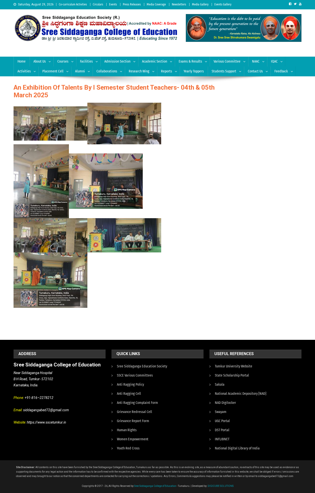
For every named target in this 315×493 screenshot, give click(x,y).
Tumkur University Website (233, 366)
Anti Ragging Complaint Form (137, 403)
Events (113, 4)
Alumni (80, 71)
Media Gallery (200, 4)
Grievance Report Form (133, 421)
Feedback (281, 71)
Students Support (224, 71)
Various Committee (227, 61)
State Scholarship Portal (232, 375)
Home (21, 61)
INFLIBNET (222, 439)
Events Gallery (222, 4)
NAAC (255, 61)
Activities (24, 71)
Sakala (219, 384)
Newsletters (179, 4)
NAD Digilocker (225, 403)
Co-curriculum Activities (73, 4)
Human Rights (127, 430)
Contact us (255, 71)
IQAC (274, 61)
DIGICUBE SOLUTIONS (221, 486)
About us (39, 61)
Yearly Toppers (194, 71)
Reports (166, 71)
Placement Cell (52, 71)
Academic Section (154, 61)
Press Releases (132, 4)
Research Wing (139, 71)
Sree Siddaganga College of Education (155, 486)
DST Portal (222, 430)
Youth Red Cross (128, 448)
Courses (62, 61)
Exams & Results (190, 61)
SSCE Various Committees (135, 375)
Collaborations (106, 71)
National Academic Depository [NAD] (240, 394)
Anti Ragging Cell (129, 394)
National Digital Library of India (237, 448)
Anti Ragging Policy (130, 384)
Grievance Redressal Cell (134, 412)
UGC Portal (222, 421)
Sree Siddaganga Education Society (142, 366)
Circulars (98, 4)
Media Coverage (156, 4)
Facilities (86, 61)
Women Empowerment (132, 439)
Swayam (220, 412)
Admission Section (117, 61)
